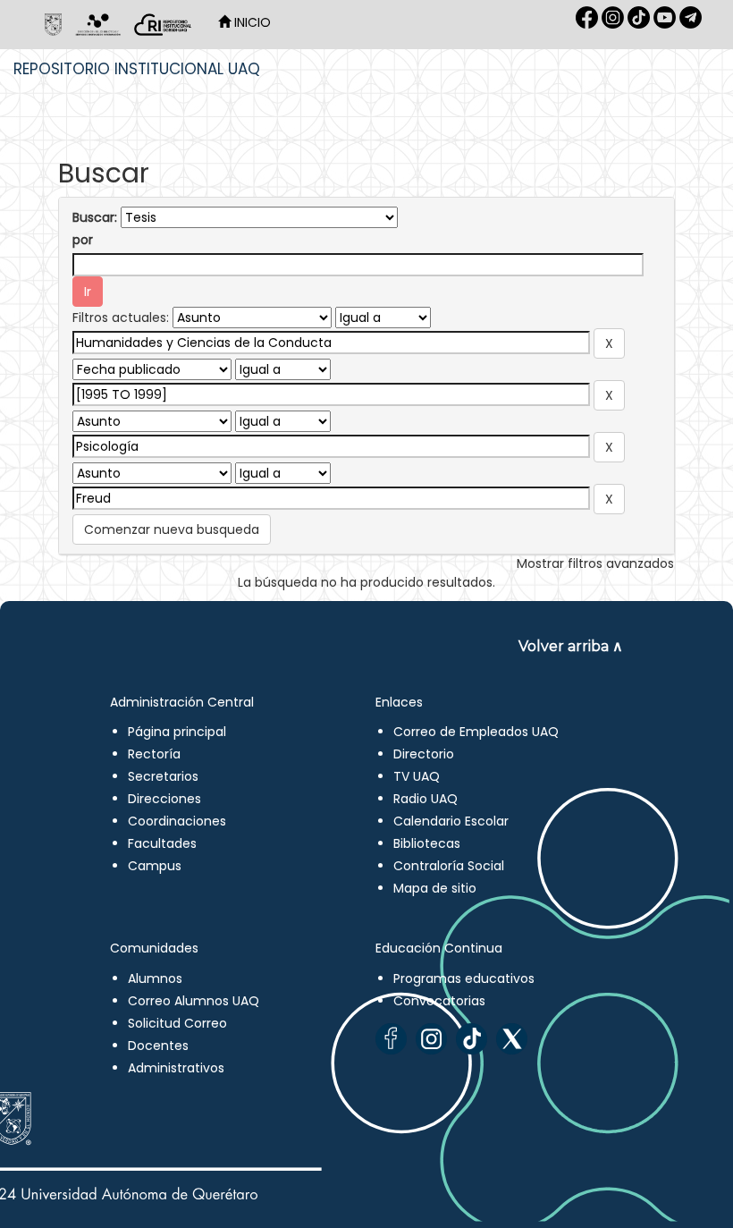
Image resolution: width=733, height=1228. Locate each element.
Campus (154, 866)
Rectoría (154, 754)
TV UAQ (416, 776)
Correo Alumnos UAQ (193, 1001)
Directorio (423, 754)
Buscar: (94, 217)
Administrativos (176, 1068)
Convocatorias (439, 1001)
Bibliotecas (426, 843)
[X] (511, 1038)
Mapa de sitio (434, 888)
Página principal (177, 732)
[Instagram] (431, 1038)
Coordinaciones (177, 821)
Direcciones (164, 799)
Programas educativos (464, 978)
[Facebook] (391, 1038)
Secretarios (163, 776)
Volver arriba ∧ (570, 646)
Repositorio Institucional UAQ (136, 69)
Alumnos (155, 978)
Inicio (251, 22)
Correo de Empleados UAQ (476, 732)
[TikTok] (471, 1038)
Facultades (162, 843)
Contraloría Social (448, 866)
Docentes (158, 1045)
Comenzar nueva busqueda (171, 529)
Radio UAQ (425, 799)
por (82, 240)
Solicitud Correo (177, 1023)
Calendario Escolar (451, 821)
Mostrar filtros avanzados (595, 563)
